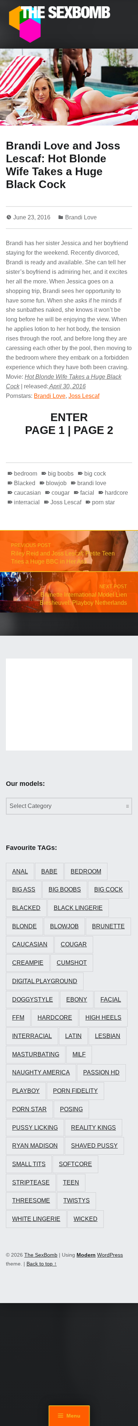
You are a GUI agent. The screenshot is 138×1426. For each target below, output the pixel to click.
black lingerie (78, 908)
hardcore (116, 493)
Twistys (76, 1200)
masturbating (35, 1054)
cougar (61, 493)
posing (71, 1109)
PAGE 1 (45, 430)
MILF (79, 1054)
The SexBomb (40, 1255)
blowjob (56, 483)
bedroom (25, 473)
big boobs (61, 473)
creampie (27, 963)
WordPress (110, 1255)
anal (20, 871)
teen (71, 1182)
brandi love (91, 483)
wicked (86, 1219)
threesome (31, 1200)
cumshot (72, 963)
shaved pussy (94, 1146)
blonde (24, 926)
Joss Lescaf (83, 396)
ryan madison (35, 1146)
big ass (23, 889)
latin (73, 1036)
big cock (95, 473)
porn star (103, 502)
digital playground (44, 981)
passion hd (101, 1072)
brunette (108, 926)
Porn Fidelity (75, 1091)
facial (87, 493)
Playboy (26, 1091)
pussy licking (35, 1128)
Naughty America (41, 1072)
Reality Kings (93, 1128)
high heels (103, 1017)
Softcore (75, 1164)
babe (49, 871)
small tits (29, 1164)
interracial (27, 502)
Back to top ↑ (41, 1264)
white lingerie (36, 1219)
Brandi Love (81, 217)
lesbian (107, 1036)
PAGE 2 (93, 430)
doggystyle (32, 999)
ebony (76, 999)
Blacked (24, 483)
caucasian (27, 493)
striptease (31, 1182)
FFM (18, 1017)
